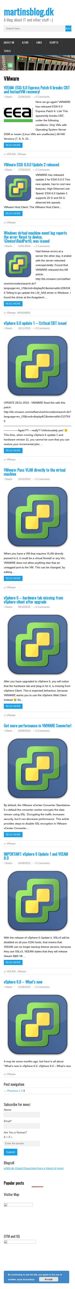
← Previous (11, 1090)
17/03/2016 (24, 169)
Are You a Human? (15, 1135)
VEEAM (11, 154)
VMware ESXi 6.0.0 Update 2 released (31, 164)
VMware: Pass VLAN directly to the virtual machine (34, 472)
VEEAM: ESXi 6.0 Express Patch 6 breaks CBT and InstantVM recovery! (37, 89)
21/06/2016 (24, 96)
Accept (48, 1279)
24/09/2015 (24, 863)
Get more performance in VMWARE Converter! (37, 725)
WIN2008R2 (23, 312)
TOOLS (7, 51)
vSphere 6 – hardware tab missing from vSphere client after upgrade (33, 600)
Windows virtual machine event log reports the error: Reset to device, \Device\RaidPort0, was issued (35, 237)
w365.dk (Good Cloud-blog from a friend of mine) (34, 1168)
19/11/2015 (24, 328)
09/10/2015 (24, 607)
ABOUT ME (9, 42)
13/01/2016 (24, 246)
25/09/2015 (24, 730)
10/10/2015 (24, 479)
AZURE (25, 42)
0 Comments (43, 96)
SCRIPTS (53, 42)
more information (26, 1279)
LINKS (39, 42)
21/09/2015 (24, 987)
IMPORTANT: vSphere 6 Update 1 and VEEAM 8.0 (36, 856)
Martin (8, 97)
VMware (21, 154)
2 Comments (43, 246)
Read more (13, 145)
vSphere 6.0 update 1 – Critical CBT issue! (35, 323)
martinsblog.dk (29, 11)
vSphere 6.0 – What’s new (23, 982)
